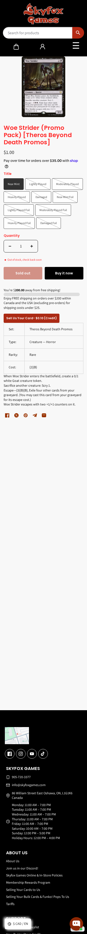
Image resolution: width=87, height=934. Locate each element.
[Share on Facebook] (7, 415)
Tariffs (10, 904)
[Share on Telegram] (34, 415)
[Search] (78, 33)
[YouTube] (32, 754)
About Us (12, 861)
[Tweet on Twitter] (16, 415)
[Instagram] (21, 754)
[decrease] (10, 246)
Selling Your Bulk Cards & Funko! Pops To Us (37, 896)
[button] (16, 47)
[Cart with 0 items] (16, 47)
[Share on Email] (44, 415)
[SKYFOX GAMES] (43, 14)
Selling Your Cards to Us (23, 890)
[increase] (32, 246)
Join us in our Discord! (22, 868)
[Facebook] (9, 754)
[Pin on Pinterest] (25, 415)
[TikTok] (43, 754)
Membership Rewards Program (28, 882)
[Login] (42, 47)
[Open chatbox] (76, 924)
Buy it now (64, 273)
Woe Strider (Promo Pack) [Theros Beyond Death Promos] (38, 135)
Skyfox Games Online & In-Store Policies (34, 875)
